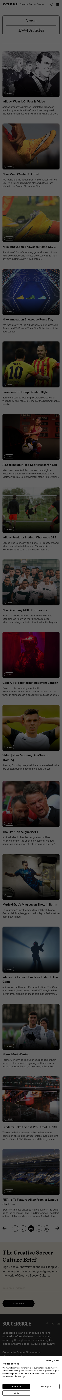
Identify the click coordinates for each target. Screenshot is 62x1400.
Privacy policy (53, 1360)
